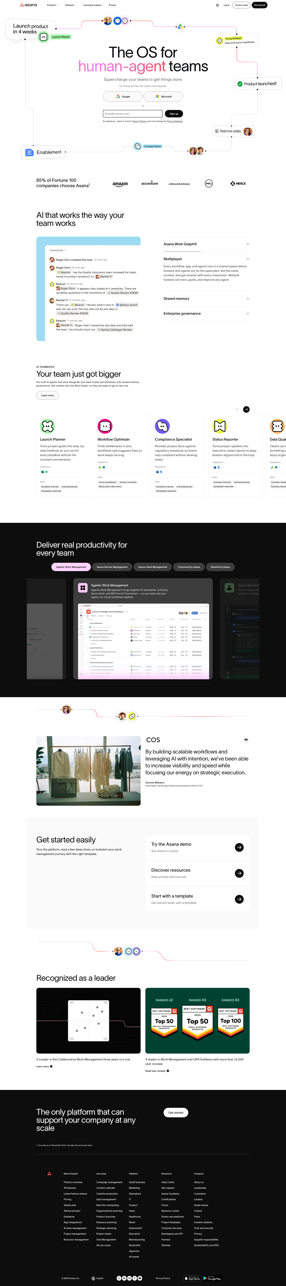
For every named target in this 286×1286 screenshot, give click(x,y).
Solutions (69, 5)
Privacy (198, 1233)
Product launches (105, 1216)
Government (135, 1228)
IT (130, 1199)
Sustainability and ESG (206, 1245)
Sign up (174, 113)
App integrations (73, 1222)
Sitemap (165, 1245)
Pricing (112, 5)
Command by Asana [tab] (189, 567)
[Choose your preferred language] (217, 5)
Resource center (170, 1210)
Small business (137, 1182)
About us (199, 1182)
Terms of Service (139, 121)
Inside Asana (201, 1205)
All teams (134, 1256)
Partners (165, 1239)
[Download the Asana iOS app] (192, 1278)
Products (51, 5)
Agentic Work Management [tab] (71, 567)
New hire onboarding (107, 1205)
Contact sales (241, 5)
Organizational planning (109, 1210)
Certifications (168, 1199)
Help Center (167, 1182)
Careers (198, 1199)
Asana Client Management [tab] (152, 567)
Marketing (134, 1187)
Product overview (73, 1182)
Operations (135, 1193)
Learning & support (92, 5)
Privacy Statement (175, 121)
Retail (132, 1222)
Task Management (106, 1239)
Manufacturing (137, 1239)
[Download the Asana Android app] (212, 1278)
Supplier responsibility (206, 1239)
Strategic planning (106, 1228)
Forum (164, 1205)
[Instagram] (129, 1278)
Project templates (170, 1222)
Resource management (76, 1239)
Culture (198, 1210)
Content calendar (105, 1187)
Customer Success (171, 1228)
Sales (132, 1210)
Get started (259, 5)
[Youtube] (139, 1278)
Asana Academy (170, 1193)
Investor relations (203, 1222)
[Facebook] (134, 1278)
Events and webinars (172, 1216)
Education (134, 1233)
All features (70, 1187)
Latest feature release (75, 1193)
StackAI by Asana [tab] (220, 567)
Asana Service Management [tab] (112, 567)
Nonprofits (134, 1245)
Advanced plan (72, 1210)
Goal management (106, 1199)
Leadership (200, 1187)
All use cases (103, 1245)
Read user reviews (155, 1071)
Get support (167, 1187)
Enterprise (69, 1216)
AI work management (75, 1228)
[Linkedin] (124, 1278)
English (99, 1278)
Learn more (47, 395)
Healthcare (135, 1216)
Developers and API (172, 1233)
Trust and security (203, 1228)
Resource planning (106, 1222)
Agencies (134, 1251)
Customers (200, 1193)
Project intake (103, 1233)
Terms (158, 1278)
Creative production (107, 1193)
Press (197, 1216)
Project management (75, 1233)
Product (133, 1205)
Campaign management (109, 1182)
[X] (119, 1278)
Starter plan (70, 1205)
